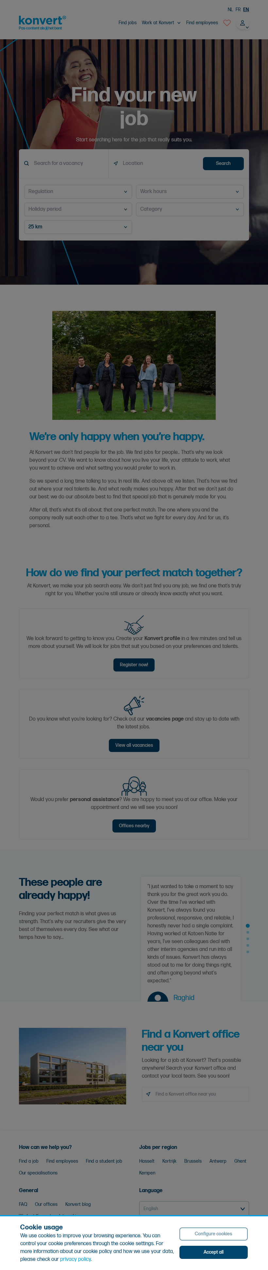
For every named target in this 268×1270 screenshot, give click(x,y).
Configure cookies (213, 1234)
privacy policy (75, 1259)
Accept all (214, 1252)
